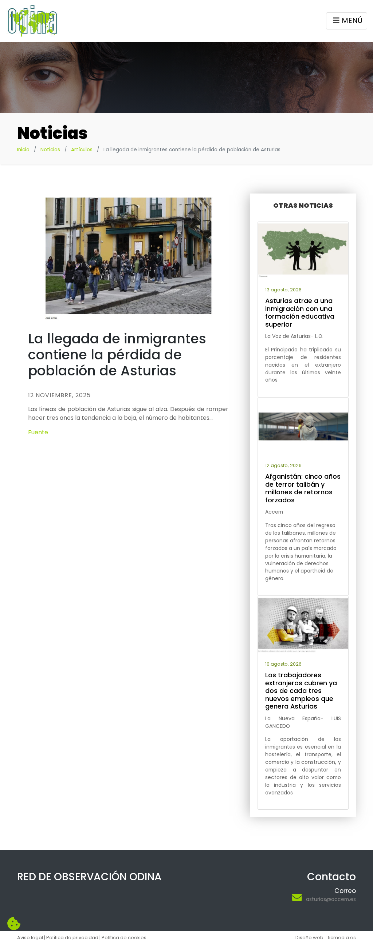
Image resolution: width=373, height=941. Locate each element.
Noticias (50, 149)
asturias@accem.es (331, 899)
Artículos (82, 149)
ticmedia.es (342, 937)
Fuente (38, 432)
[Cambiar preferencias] (13, 924)
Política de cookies (124, 937)
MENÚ (352, 20)
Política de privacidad (72, 937)
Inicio (23, 149)
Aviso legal (30, 937)
